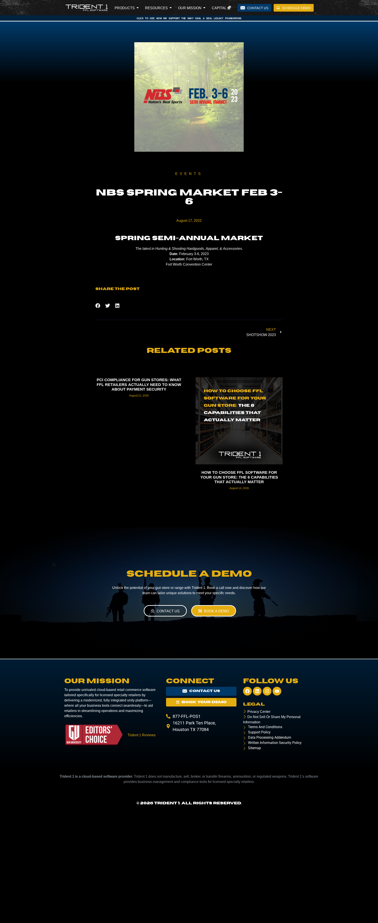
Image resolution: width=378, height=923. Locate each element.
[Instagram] (267, 691)
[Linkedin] (257, 691)
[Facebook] (247, 691)
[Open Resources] (170, 7)
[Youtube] (277, 691)
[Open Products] (137, 7)
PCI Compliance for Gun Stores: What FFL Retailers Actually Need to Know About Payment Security (139, 384)
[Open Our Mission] (204, 7)
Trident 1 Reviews (142, 734)
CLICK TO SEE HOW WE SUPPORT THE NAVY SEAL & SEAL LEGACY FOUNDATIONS (189, 18)
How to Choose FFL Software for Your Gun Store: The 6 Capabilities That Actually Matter (239, 476)
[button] (97, 305)
